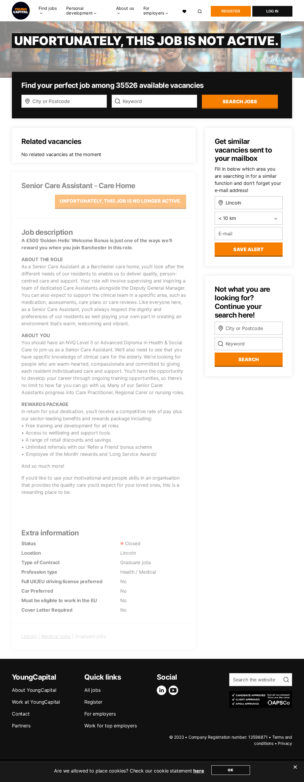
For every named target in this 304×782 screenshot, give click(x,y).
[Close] (295, 770)
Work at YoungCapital (36, 702)
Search (248, 359)
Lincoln (29, 636)
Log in (272, 11)
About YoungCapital (34, 690)
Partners (21, 726)
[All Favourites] (184, 11)
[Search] (200, 10)
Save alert (248, 249)
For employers (99, 714)
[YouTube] (174, 690)
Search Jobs (240, 101)
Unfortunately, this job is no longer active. (120, 201)
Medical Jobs (56, 636)
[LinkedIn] (163, 690)
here (198, 771)
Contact (21, 714)
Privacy (285, 743)
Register (230, 11)
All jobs (92, 690)
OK (230, 770)
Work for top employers (110, 726)
